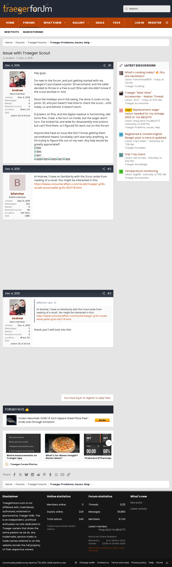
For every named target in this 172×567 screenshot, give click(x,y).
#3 (109, 293)
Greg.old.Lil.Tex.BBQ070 (112, 529)
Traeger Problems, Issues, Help (142, 127)
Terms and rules (120, 562)
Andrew (10, 58)
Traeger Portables (135, 147)
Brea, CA (25, 109)
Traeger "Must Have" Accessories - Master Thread (144, 94)
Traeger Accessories (137, 103)
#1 (109, 65)
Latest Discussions (140, 65)
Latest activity (138, 508)
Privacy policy (138, 562)
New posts (11, 32)
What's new (52, 23)
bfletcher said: (45, 302)
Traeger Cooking (134, 86)
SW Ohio (25, 212)
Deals (100, 23)
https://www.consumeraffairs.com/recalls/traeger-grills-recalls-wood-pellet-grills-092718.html (69, 186)
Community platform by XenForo (34, 562)
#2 (109, 169)
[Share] (104, 65)
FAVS (116, 23)
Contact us (103, 562)
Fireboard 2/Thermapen (99, 458)
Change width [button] (87, 562)
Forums (29, 23)
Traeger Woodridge (136, 164)
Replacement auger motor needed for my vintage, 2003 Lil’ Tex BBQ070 (144, 113)
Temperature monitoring (141, 171)
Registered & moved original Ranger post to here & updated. (146, 136)
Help (151, 562)
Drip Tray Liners (135, 154)
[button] (65, 23)
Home (10, 23)
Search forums (33, 32)
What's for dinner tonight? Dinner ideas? (62, 457)
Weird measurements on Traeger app (22, 457)
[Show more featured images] (109, 443)
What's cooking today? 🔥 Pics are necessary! (145, 74)
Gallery (79, 23)
